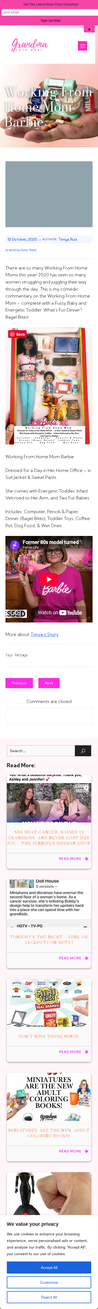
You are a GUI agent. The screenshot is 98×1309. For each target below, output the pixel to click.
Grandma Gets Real (20, 250)
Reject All (49, 1297)
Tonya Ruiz (68, 239)
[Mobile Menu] (82, 46)
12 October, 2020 (22, 239)
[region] (49, 1262)
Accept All (49, 1267)
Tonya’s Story (44, 634)
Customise (49, 1282)
